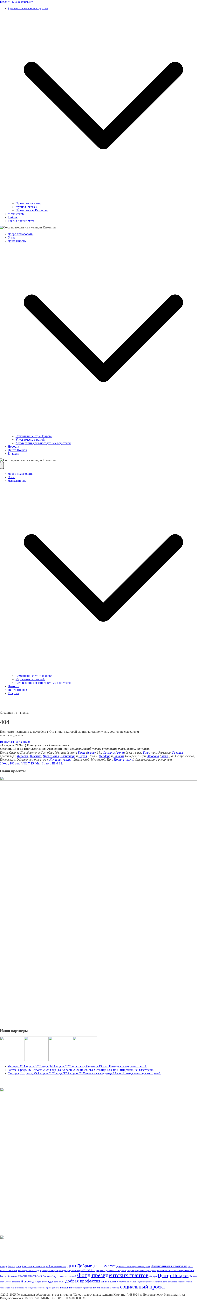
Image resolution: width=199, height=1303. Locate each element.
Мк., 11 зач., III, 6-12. (49, 763)
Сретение (47, 1276)
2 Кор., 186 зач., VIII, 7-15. (17, 763)
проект (96, 1287)
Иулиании (55, 759)
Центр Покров (17, 450)
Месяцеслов (16, 213)
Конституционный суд (28, 1270)
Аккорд (3, 1267)
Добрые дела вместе (96, 1265)
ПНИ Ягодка (91, 1270)
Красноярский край (49, 1270)
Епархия (13, 453)
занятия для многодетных (115, 1281)
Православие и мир (28, 203)
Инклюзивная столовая (169, 1266)
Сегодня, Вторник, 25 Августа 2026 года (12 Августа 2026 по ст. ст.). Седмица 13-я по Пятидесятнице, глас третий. (84, 1073)
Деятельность (17, 241)
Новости (13, 446)
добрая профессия (82, 1280)
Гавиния (177, 752)
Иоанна (119, 759)
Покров (130, 1270)
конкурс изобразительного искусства (159, 1282)
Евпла (82, 752)
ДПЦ (71, 1266)
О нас (11, 237)
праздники (66, 1287)
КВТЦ (190, 1267)
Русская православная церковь (28, 8)
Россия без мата (8, 1276)
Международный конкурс (70, 1270)
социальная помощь (110, 1288)
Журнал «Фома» (26, 206)
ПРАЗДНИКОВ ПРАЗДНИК (113, 1270)
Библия (12, 217)
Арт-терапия (14, 1266)
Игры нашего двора (140, 1267)
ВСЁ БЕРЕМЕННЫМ (56, 1267)
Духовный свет (123, 1267)
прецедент (77, 1288)
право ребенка (52, 1288)
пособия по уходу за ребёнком (31, 1288)
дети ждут (47, 1281)
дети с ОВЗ (59, 1282)
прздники (87, 1288)
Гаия (146, 752)
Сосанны (109, 752)
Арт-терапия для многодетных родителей (43, 443)
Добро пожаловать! (20, 234)
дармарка (36, 1282)
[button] (103, 199)
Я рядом (26, 1281)
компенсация (136, 1282)
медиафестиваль (185, 1282)
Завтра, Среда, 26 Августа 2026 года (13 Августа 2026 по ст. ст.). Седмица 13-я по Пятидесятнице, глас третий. (81, 1069)
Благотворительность (33, 1266)
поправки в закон (8, 1288)
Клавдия (22, 756)
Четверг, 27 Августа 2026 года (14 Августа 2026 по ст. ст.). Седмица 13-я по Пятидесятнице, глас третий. (77, 1066)
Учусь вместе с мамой (30, 439)
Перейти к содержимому (16, 1)
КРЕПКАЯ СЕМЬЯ (8, 1270)
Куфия (83, 756)
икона (91, 752)
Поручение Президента (145, 1270)
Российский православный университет (175, 1270)
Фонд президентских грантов (112, 1275)
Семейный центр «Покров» (34, 436)
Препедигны (51, 756)
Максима (35, 756)
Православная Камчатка (32, 210)
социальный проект (142, 1287)
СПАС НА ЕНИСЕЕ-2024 (30, 1276)
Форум (153, 1276)
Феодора (104, 756)
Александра (67, 756)
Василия (118, 756)
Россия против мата (21, 220)
